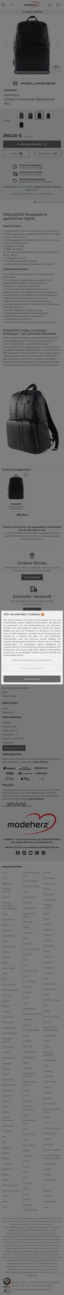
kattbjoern (28, 1019)
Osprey (26, 1188)
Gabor (5, 1201)
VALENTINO (49, 1164)
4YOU (5, 872)
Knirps (26, 1035)
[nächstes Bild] (57, 44)
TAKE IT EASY (50, 1082)
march (26, 1139)
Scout (46, 1005)
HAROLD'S (28, 932)
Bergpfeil (6, 930)
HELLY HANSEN (31, 949)
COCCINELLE (9, 1058)
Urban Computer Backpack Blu (16, 506)
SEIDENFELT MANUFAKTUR (50, 1028)
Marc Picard (29, 1134)
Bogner (6, 952)
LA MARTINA (29, 1052)
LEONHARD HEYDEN (29, 1075)
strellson (47, 1071)
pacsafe (26, 1199)
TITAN (46, 1122)
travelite (47, 1139)
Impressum (46, 660)
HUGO (26, 976)
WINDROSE (49, 1201)
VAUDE (47, 1174)
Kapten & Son (29, 1008)
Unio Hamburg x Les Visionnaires (51, 1157)
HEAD (26, 938)
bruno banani (9, 984)
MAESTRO (28, 1101)
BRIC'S (5, 979)
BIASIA (5, 941)
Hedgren (27, 943)
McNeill (26, 1150)
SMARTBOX (49, 1035)
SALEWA (47, 962)
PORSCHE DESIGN (48, 906)
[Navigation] (4, 5)
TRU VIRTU (48, 1144)
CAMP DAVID (8, 1027)
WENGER (48, 1196)
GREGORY (28, 922)
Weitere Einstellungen (32, 668)
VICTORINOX (49, 1180)
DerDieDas (7, 1090)
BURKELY (7, 1006)
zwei (45, 1207)
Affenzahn (7, 883)
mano (26, 1128)
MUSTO (26, 1161)
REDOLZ (47, 924)
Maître (26, 1115)
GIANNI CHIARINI (31, 886)
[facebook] (19, 853)
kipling (26, 1025)
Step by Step (49, 1060)
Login (5, 708)
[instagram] (38, 853)
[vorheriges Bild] (6, 44)
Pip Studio (48, 894)
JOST (25, 1003)
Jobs (4, 692)
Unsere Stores (9, 696)
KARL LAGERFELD (32, 1014)
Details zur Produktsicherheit (49, 202)
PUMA (46, 913)
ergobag (6, 1147)
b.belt (5, 914)
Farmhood (7, 1164)
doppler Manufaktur (8, 1119)
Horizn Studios (30, 970)
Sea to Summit (50, 1016)
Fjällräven (7, 1169)
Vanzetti (47, 1169)
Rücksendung (9, 726)
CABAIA (6, 1011)
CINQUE (6, 1052)
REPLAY (47, 935)
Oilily (25, 1177)
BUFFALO (7, 995)
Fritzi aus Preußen (11, 1190)
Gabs (4, 1207)
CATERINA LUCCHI (7, 1040)
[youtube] (32, 853)
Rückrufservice (9, 730)
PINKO (46, 889)
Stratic (46, 1065)
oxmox (26, 1194)
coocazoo (6, 1063)
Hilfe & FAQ (8, 734)
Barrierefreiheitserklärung (15, 688)
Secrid (46, 1021)
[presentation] (12, 5)
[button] (47, 153)
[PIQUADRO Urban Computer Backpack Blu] (22, 79)
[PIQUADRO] (34, 83)
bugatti (6, 1000)
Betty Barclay (9, 936)
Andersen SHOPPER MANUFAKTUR (9, 905)
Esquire (6, 1158)
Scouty (46, 1011)
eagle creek (8, 1126)
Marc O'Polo (29, 1145)
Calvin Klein (8, 1017)
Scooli (46, 994)
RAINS (46, 919)
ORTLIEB (27, 1183)
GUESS (26, 927)
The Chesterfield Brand (51, 1110)
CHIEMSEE (7, 1047)
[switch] (7, 1290)
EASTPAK (6, 1131)
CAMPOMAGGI (9, 1033)
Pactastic (27, 1204)
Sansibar (47, 973)
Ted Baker (48, 1098)
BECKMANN (8, 919)
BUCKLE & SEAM (10, 990)
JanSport (27, 992)
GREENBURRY (30, 908)
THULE (46, 1117)
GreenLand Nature (28, 915)
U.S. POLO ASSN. (51, 1150)
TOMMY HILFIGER (52, 1128)
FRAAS (5, 1180)
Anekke (6, 897)
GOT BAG (27, 902)
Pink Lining (49, 883)
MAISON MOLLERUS (28, 1108)
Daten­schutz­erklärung (25, 660)
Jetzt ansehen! (32, 577)
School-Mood (50, 989)
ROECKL (47, 940)
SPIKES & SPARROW (48, 1053)
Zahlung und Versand (13, 738)
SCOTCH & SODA (51, 1000)
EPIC (4, 1142)
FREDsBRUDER (10, 1185)
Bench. (5, 925)
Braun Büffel (8, 968)
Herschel (27, 954)
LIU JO (26, 1090)
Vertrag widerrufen (14, 748)
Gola (25, 892)
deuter (5, 1101)
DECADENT (8, 1079)
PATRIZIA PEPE (30, 1210)
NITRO (26, 1172)
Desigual (6, 1095)
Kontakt (6, 722)
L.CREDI (27, 1041)
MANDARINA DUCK (29, 1122)
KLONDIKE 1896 (31, 1030)
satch (46, 978)
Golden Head (29, 897)
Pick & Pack (49, 878)
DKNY (5, 1106)
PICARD (47, 872)
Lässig (26, 1062)
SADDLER (48, 957)
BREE (5, 973)
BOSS (5, 963)
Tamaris (47, 1087)
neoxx (26, 1166)
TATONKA (48, 1092)
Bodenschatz (8, 946)
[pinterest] (45, 853)
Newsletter (7, 742)
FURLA (5, 1196)
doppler (6, 1112)
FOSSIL (5, 1174)
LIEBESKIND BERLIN (29, 1083)
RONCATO (48, 946)
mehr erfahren (41, 762)
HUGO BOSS (29, 981)
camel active (8, 1022)
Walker (46, 1190)
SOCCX (46, 1041)
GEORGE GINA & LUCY (31, 874)
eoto (4, 1136)
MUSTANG (28, 1156)
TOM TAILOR (49, 1133)
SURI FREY (48, 1076)
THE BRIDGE (49, 1103)
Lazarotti (27, 1068)
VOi (45, 1185)
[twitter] (25, 853)
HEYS (25, 960)
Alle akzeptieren (32, 679)
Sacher (46, 951)
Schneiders (49, 984)
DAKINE (6, 1068)
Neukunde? (8, 712)
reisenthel (48, 930)
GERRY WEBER (30, 881)
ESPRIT (5, 1153)
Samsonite (48, 967)
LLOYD (26, 1095)
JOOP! (26, 997)
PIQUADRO (10, 90)
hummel (27, 987)
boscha (5, 957)
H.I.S (25, 965)
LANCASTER (29, 1057)
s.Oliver (47, 1046)
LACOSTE (27, 1046)
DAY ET (5, 1074)
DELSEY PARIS (9, 1085)
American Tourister (7, 890)
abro (4, 878)
